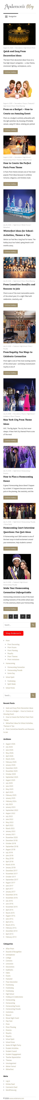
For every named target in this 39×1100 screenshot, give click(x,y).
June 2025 (9, 786)
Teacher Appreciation (13, 1057)
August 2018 (10, 849)
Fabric (8, 972)
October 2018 (11, 843)
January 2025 (10, 798)
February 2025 (11, 795)
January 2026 (10, 765)
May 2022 (9, 822)
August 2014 (10, 915)
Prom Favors (12, 647)
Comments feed (11, 1087)
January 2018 (10, 867)
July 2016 (9, 900)
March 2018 (10, 864)
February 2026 (11, 762)
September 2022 (12, 810)
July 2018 (9, 852)
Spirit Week (12, 684)
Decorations (19, 48)
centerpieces (10, 954)
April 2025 (9, 792)
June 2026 (9, 750)
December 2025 (11, 768)
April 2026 (9, 756)
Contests (9, 960)
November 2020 (12, 837)
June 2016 (9, 903)
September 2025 (12, 777)
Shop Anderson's (13, 633)
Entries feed (10, 1084)
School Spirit (8, 524)
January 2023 (10, 807)
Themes (19, 160)
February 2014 (11, 928)
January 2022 (10, 831)
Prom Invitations (13, 659)
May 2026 (9, 753)
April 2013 (9, 934)
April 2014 (9, 922)
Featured (31, 103)
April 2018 (9, 861)
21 (23, 616)
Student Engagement (13, 1054)
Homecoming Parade (15, 670)
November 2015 (12, 906)
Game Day (11, 673)
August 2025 (10, 780)
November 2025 (12, 771)
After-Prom (10, 948)
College (8, 957)
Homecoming (7, 160)
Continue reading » (10, 72)
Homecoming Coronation (16, 667)
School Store (10, 688)
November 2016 (12, 897)
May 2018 (9, 858)
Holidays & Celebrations (14, 997)
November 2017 (12, 873)
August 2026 (10, 744)
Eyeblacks (9, 970)
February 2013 (11, 937)
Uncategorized (11, 1063)
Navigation (12, 16)
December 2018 (11, 840)
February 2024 (11, 801)
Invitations (6, 416)
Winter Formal (27, 160)
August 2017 (10, 882)
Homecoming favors (13, 1006)
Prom (33, 48)
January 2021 (10, 834)
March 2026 (10, 759)
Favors (25, 103)
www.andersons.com (16, 1098)
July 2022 (9, 816)
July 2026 (9, 747)
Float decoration (12, 982)
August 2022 (10, 813)
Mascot (8, 1015)
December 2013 (11, 931)
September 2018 (12, 846)
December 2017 (11, 870)
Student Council (11, 1051)
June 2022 (9, 819)
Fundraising (11, 681)
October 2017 (11, 876)
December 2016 (11, 894)
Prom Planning (20, 106)
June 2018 (9, 855)
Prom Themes (13, 656)
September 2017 (12, 879)
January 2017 (10, 891)
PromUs (5, 473)
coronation (9, 963)
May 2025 (9, 789)
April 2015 (9, 909)
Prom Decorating (13, 644)
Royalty (5, 349)
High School (27, 48)
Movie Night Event (12, 1018)
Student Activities (12, 1048)
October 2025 (11, 774)
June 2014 (9, 919)
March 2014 (10, 925)
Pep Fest (9, 1021)
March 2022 (10, 828)
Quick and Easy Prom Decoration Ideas (19, 708)
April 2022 (9, 825)
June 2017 (9, 885)
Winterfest (6, 227)
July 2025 (9, 783)
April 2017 (9, 888)
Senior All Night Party (13, 1045)
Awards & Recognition (14, 951)
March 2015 (10, 913)
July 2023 (9, 804)
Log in (8, 1081)
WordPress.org (11, 1090)
